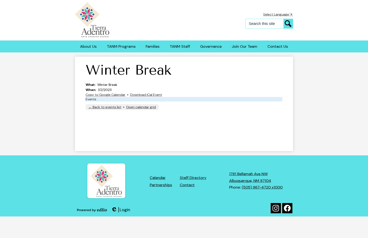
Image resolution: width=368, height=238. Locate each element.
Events (91, 99)
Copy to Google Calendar (105, 94)
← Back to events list (104, 107)
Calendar (158, 177)
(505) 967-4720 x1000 (262, 187)
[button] (88, 46)
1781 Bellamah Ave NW (248, 173)
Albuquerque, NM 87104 (250, 180)
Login (120, 209)
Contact (187, 185)
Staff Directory (193, 177)
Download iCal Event (146, 94)
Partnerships (161, 185)
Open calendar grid (141, 107)
